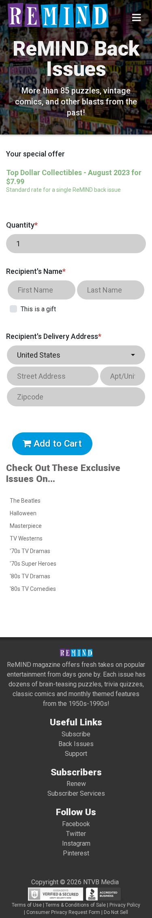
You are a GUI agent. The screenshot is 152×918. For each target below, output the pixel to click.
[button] (76, 355)
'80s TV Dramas (30, 576)
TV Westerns (26, 538)
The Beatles (25, 500)
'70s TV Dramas (30, 551)
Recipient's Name (36, 271)
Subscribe (76, 734)
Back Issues (76, 744)
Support (76, 753)
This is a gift (38, 309)
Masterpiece (26, 526)
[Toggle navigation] (136, 17)
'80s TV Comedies (33, 589)
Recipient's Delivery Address (53, 336)
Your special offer (35, 154)
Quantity (22, 225)
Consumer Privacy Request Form (63, 912)
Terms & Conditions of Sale (75, 905)
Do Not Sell (116, 912)
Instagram (76, 843)
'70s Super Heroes (33, 563)
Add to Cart (56, 443)
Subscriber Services (76, 793)
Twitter (76, 834)
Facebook (76, 824)
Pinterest (76, 853)
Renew (76, 784)
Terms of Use (27, 905)
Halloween (23, 513)
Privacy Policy (124, 905)
